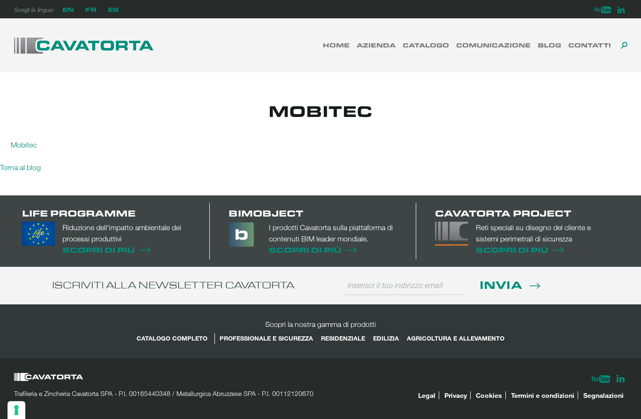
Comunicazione (493, 45)
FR (91, 9)
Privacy (455, 395)
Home (336, 45)
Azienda (376, 45)
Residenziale (343, 338)
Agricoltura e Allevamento (455, 338)
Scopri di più (98, 250)
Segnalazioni (603, 395)
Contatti (589, 45)
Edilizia (386, 338)
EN (68, 9)
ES (113, 9)
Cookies (489, 395)
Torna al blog (20, 167)
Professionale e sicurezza (266, 338)
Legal (426, 395)
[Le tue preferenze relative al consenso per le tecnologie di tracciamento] (16, 410)
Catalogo (426, 45)
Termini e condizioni (542, 395)
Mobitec (24, 144)
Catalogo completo (172, 338)
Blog (549, 45)
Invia (502, 284)
